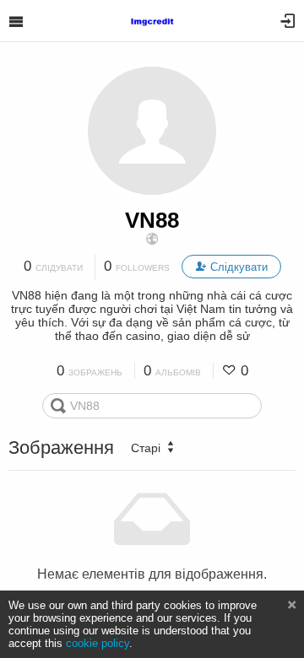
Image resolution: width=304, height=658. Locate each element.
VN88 (152, 220)
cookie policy (97, 643)
